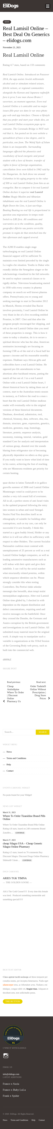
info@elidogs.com (11, 1074)
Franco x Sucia (11, 1083)
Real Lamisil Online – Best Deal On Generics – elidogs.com (26, 34)
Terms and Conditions (16, 758)
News (7, 22)
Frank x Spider (11, 1095)
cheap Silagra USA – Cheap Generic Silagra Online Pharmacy (22, 845)
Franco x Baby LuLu (14, 1089)
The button (12, 1001)
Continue (20, 833)
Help (9, 764)
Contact (10, 771)
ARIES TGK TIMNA (15, 878)
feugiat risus (31, 989)
